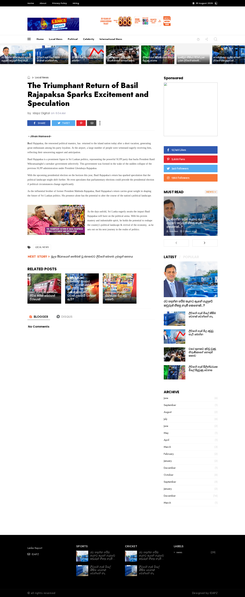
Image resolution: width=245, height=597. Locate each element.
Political (73, 39)
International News (111, 39)
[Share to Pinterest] (81, 123)
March (167, 447)
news (179, 552)
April (166, 440)
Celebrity (88, 39)
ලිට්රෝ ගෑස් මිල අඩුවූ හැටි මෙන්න (85, 59)
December (170, 467)
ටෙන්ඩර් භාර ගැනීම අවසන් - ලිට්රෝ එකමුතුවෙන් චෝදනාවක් (227, 60)
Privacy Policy (59, 3)
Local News (55, 39)
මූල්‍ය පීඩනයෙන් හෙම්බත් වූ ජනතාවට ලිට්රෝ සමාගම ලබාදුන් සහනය (92, 257)
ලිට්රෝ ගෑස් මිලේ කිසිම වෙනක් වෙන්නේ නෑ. (48, 59)
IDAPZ (35, 554)
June (166, 398)
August (167, 412)
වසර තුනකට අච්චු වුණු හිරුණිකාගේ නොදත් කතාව (121, 59)
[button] (216, 3)
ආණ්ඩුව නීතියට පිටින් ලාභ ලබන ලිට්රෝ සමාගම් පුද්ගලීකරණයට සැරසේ (191, 60)
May (166, 433)
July (165, 419)
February (169, 453)
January (168, 460)
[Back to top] (236, 588)
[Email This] (91, 123)
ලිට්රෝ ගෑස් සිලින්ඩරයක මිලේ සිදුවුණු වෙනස (158, 59)
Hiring (76, 3)
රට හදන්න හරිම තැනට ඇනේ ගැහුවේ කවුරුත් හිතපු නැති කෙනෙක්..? (16, 60)
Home (30, 3)
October (168, 474)
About (43, 3)
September (170, 405)
